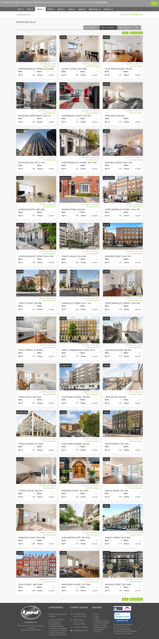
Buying (60, 9)
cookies (17, 2)
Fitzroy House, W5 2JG (30, 490)
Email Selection (137, 33)
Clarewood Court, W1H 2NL (76, 115)
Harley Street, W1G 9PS (117, 537)
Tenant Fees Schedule (49, 66)
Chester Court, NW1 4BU (31, 209)
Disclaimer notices (57, 626)
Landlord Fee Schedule (59, 630)
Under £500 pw (90, 27)
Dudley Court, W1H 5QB (74, 68)
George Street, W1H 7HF (118, 256)
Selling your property (101, 620)
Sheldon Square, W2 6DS (118, 350)
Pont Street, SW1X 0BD (30, 584)
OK (154, 3)
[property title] (36, 48)
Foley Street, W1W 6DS (30, 350)
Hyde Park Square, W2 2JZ (118, 68)
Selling (50, 9)
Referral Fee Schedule (59, 635)
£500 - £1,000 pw (107, 27)
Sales (29, 9)
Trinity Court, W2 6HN (30, 303)
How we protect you (122, 627)
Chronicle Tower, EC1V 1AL (76, 303)
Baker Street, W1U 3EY (117, 443)
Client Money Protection (124, 624)
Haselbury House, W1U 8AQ (76, 584)
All (137, 27)
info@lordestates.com (80, 630)
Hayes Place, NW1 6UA (29, 396)
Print (125, 33)
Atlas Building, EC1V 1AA (31, 162)
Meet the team (94, 9)
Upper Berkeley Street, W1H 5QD (36, 68)
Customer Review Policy (124, 633)
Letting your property (101, 623)
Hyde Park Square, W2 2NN (76, 396)
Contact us (107, 9)
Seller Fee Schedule (58, 632)
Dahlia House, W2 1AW (116, 490)
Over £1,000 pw (124, 27)
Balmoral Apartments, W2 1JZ (34, 115)
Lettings (39, 9)
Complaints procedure (123, 629)
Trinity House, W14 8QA (74, 256)
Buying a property (100, 625)
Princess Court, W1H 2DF (31, 537)
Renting (81, 9)
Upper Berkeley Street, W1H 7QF (79, 162)
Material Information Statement (126, 631)
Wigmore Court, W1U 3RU (75, 490)
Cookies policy (56, 624)
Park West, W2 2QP (114, 115)
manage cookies (101, 2)
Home (20, 9)
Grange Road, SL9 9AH (73, 209)
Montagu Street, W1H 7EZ (118, 162)
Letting (70, 9)
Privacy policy (55, 622)
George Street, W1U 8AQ (118, 584)
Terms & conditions (57, 619)
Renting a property (100, 627)
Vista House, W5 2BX (115, 396)
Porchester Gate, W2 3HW (76, 537)
